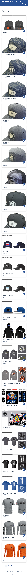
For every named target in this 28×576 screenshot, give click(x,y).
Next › (15, 566)
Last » (20, 566)
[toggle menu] (25, 4)
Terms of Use (19, 571)
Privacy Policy (9, 571)
